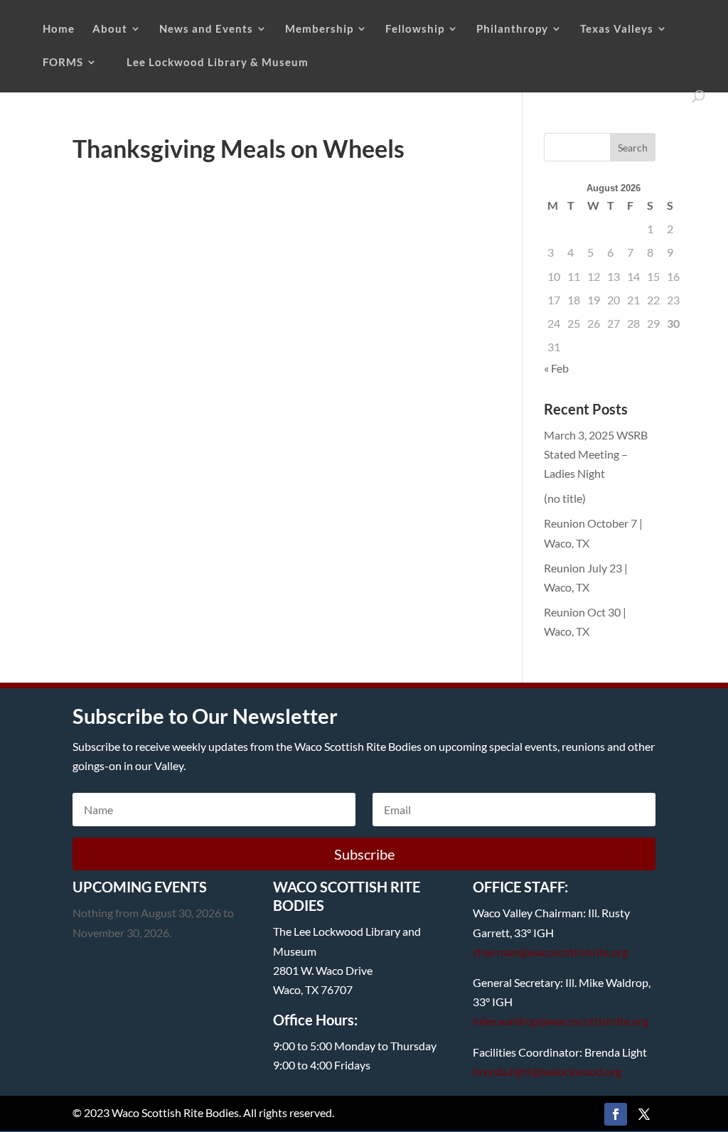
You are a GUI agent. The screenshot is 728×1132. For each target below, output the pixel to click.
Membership (319, 29)
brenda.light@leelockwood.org (547, 1071)
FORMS (63, 62)
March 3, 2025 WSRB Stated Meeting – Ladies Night (596, 454)
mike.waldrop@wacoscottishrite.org (560, 1020)
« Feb (556, 368)
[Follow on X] (644, 1114)
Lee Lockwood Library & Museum (218, 62)
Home (59, 29)
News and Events (206, 29)
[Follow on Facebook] (615, 1114)
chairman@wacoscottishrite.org (550, 952)
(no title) (565, 498)
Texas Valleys (616, 29)
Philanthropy (512, 29)
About (109, 29)
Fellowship (414, 29)
